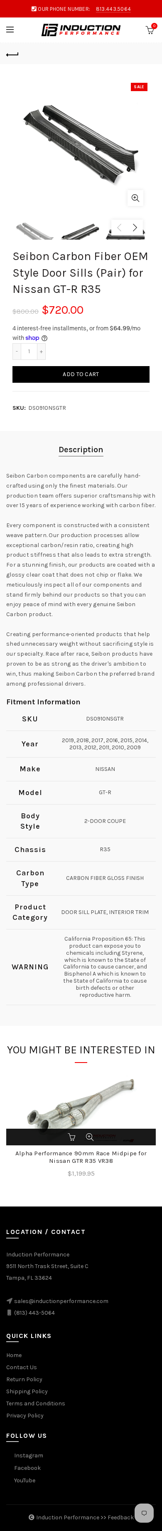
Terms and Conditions (35, 1403)
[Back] (12, 53)
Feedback (121, 1517)
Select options (72, 1137)
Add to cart (81, 374)
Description (81, 449)
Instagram (28, 1455)
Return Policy (24, 1379)
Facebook (27, 1468)
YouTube (24, 1480)
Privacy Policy (25, 1415)
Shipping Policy (27, 1391)
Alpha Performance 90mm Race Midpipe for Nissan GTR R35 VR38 (81, 1156)
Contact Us (21, 1367)
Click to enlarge (135, 198)
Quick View (89, 1137)
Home (14, 1355)
